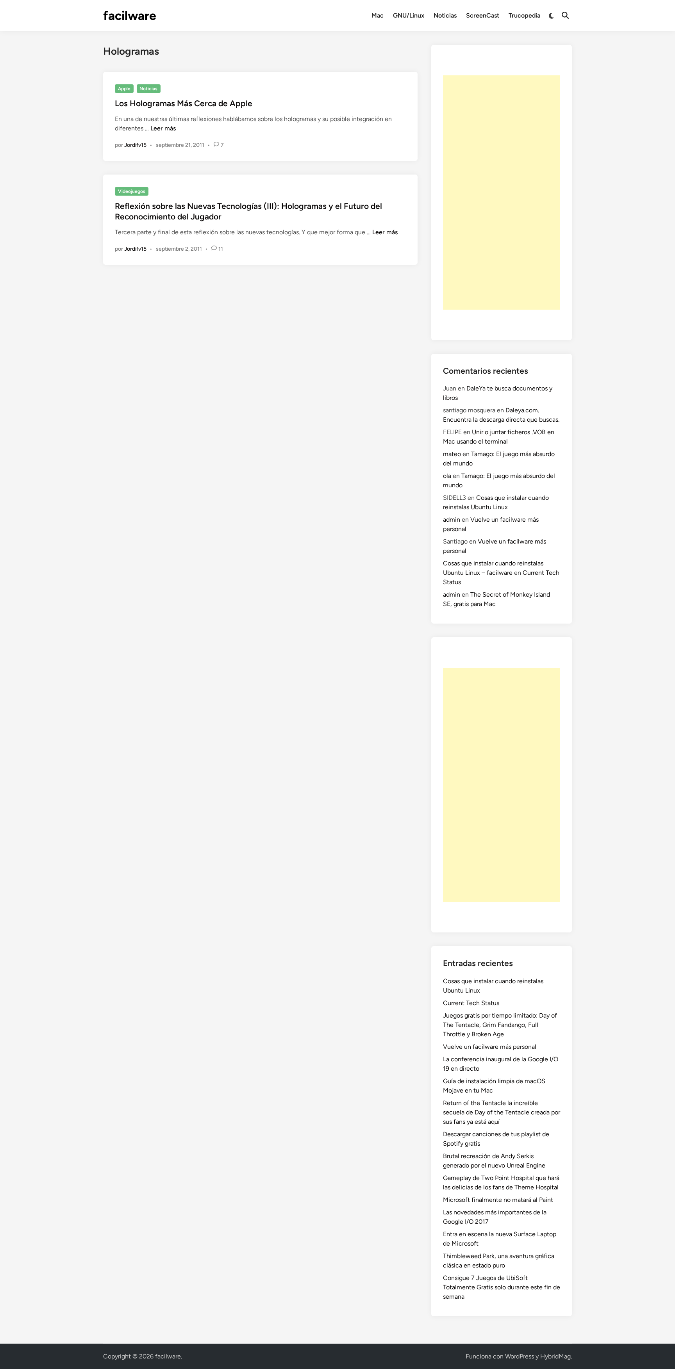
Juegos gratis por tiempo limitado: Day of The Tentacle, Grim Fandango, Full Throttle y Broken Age (500, 1025)
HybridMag (555, 1356)
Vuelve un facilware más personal (489, 1046)
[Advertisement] (501, 192)
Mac (377, 15)
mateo (452, 454)
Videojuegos (131, 191)
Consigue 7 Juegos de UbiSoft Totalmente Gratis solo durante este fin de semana (501, 1287)
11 (220, 249)
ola (447, 476)
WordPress (519, 1356)
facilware (129, 15)
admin (451, 519)
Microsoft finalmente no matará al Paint (498, 1199)
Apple (124, 88)
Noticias (445, 15)
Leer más (163, 128)
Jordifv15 (135, 145)
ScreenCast (482, 15)
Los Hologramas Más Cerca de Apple (183, 103)
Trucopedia (524, 15)
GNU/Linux (408, 15)
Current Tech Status (471, 1003)
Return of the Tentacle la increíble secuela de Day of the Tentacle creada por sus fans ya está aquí (501, 1112)
